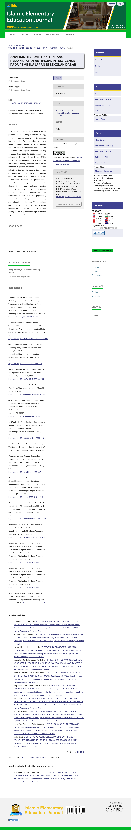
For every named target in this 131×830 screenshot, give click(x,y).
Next (79, 752)
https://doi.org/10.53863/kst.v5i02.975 (27, 317)
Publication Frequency (104, 146)
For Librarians (97, 275)
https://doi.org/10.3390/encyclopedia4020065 (26, 394)
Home (12, 34)
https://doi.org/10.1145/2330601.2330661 (25, 364)
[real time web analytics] (107, 233)
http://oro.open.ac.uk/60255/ (33, 603)
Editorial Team (101, 60)
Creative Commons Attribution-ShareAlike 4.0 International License (67, 161)
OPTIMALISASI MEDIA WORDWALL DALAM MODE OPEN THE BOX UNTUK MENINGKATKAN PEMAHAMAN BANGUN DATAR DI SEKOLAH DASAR (48, 663)
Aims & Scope (100, 140)
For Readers (96, 267)
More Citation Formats (68, 204)
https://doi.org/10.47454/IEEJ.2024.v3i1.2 (26, 103)
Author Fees (100, 119)
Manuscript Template (103, 105)
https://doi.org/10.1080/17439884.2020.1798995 (28, 339)
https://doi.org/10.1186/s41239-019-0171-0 (25, 562)
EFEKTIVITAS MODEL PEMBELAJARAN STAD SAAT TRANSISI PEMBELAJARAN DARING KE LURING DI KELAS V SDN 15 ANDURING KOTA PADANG (45, 740)
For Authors (96, 271)
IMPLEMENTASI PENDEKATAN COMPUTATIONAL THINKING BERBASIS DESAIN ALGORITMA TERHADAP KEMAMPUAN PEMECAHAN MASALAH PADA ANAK (48, 701)
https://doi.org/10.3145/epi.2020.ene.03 (24, 416)
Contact (98, 72)
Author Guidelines (102, 111)
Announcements (54, 34)
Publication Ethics (102, 157)
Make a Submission (102, 250)
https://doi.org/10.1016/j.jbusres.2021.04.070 (26, 537)
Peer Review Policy (103, 151)
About (69, 34)
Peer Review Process (103, 99)
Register (111, 4)
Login (120, 4)
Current (24, 34)
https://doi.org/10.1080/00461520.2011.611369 (27, 438)
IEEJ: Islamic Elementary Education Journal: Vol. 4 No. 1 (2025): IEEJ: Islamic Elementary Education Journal (49, 640)
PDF (59, 78)
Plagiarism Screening (103, 171)
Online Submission (102, 94)
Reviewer (99, 66)
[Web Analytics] (13, 820)
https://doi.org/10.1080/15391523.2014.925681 (27, 519)
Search (118, 34)
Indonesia (96, 296)
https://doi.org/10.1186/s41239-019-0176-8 (25, 497)
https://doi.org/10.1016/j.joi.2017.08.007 (24, 472)
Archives (36, 34)
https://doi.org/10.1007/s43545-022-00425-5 (26, 379)
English (95, 292)
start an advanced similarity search (34, 757)
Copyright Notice (102, 163)
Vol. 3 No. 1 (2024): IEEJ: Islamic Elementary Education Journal (37, 48)
